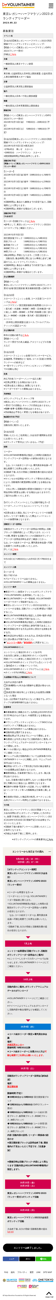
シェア (11, 1259)
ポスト (28, 1259)
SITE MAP (47, 1272)
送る (44, 1259)
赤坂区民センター (15, 1044)
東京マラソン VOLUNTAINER (19, 5)
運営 (32, 1272)
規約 (13, 1272)
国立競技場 (12, 1086)
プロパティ (22, 1272)
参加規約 (28, 642)
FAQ (6, 1272)
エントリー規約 (14, 642)
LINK (38, 1272)
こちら (13, 54)
